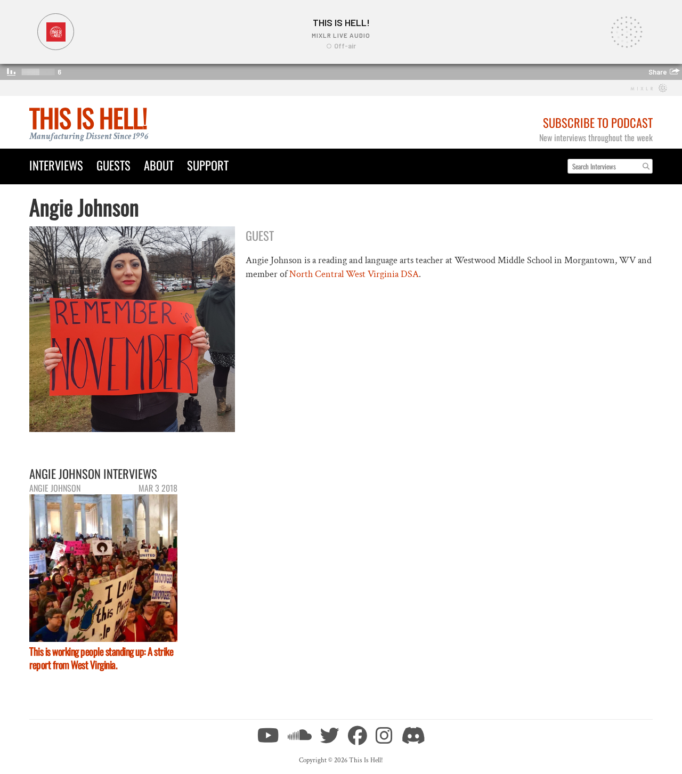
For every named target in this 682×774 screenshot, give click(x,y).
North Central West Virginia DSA (354, 274)
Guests (113, 165)
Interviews (56, 165)
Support (208, 165)
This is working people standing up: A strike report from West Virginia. (101, 657)
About (159, 165)
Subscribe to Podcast (598, 122)
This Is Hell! (88, 117)
